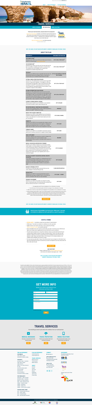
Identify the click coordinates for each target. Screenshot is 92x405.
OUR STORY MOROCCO (20, 372)
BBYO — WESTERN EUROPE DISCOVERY (23, 395)
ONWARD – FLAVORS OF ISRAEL (22, 383)
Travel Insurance (35, 361)
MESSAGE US (50, 354)
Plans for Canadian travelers (32, 227)
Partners (33, 368)
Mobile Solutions (35, 362)
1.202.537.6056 (50, 358)
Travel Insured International (32, 33)
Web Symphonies (47, 400)
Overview (33, 366)
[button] (66, 0)
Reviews (33, 371)
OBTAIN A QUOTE (30, 222)
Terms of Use (34, 373)
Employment (34, 372)
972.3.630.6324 (50, 364)
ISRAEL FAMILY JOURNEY (21, 355)
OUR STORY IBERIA (20, 369)
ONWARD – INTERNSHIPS (21, 384)
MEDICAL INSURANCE (36, 27)
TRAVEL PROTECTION (56, 0)
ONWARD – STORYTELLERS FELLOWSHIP (23, 387)
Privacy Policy (43, 310)
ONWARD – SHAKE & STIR (21, 385)
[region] (46, 119)
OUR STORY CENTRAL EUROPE (22, 368)
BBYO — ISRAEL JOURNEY (21, 392)
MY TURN (18, 366)
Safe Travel (34, 369)
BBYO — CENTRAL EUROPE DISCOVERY (23, 391)
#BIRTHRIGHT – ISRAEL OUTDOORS (22, 377)
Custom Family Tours (35, 355)
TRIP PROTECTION (46, 27)
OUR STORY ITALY (20, 370)
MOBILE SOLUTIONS (56, 27)
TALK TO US (63, 0)
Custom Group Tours (35, 353)
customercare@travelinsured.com (56, 250)
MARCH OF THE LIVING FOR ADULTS (23, 365)
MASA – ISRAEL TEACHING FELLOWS (23, 381)
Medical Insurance (35, 359)
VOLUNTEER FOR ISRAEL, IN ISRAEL (22, 357)
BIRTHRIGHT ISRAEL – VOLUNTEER (22, 361)
